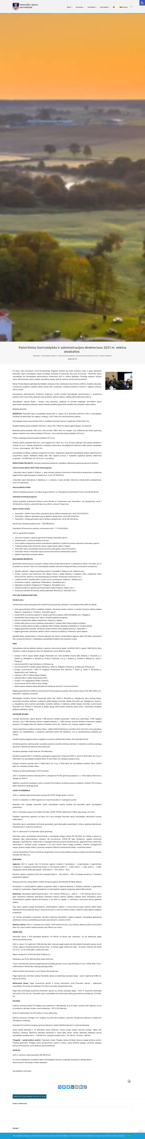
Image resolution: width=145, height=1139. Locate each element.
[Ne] (142, 1136)
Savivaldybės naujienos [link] (49, 356)
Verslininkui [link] (91, 7)
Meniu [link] (69, 7)
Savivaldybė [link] (104, 7)
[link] (142, 2)
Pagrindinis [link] (36, 356)
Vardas (16, 1128)
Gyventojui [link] (79, 7)
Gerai (129, 1136)
